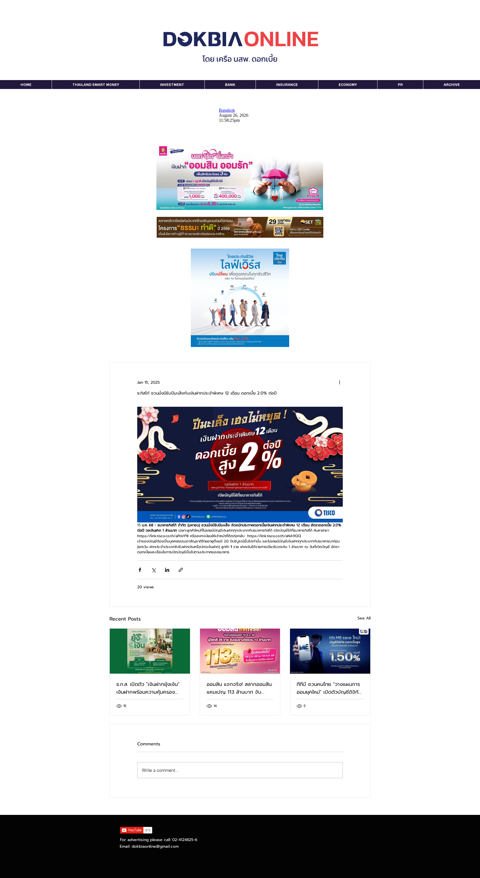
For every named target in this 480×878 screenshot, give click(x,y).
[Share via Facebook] (139, 569)
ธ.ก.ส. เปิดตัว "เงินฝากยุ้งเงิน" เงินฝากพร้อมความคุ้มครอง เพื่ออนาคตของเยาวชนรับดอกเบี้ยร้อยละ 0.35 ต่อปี (147, 688)
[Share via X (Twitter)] (153, 569)
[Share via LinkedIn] (167, 569)
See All (364, 618)
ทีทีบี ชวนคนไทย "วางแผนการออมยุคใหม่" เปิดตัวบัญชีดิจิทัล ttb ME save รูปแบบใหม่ (329, 688)
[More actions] (339, 382)
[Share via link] (180, 569)
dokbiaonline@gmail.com (155, 846)
